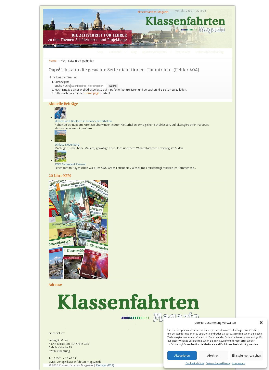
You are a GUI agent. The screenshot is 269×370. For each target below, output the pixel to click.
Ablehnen (213, 355)
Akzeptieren (182, 355)
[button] (261, 322)
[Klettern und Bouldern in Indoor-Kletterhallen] (60, 117)
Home (53, 60)
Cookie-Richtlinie (195, 363)
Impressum (238, 363)
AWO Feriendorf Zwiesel (70, 164)
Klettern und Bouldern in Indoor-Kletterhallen (83, 121)
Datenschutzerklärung (218, 363)
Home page (91, 93)
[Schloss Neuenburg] (60, 141)
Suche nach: (62, 85)
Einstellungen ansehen (246, 355)
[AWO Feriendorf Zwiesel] (60, 161)
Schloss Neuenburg (67, 144)
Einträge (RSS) (105, 365)
